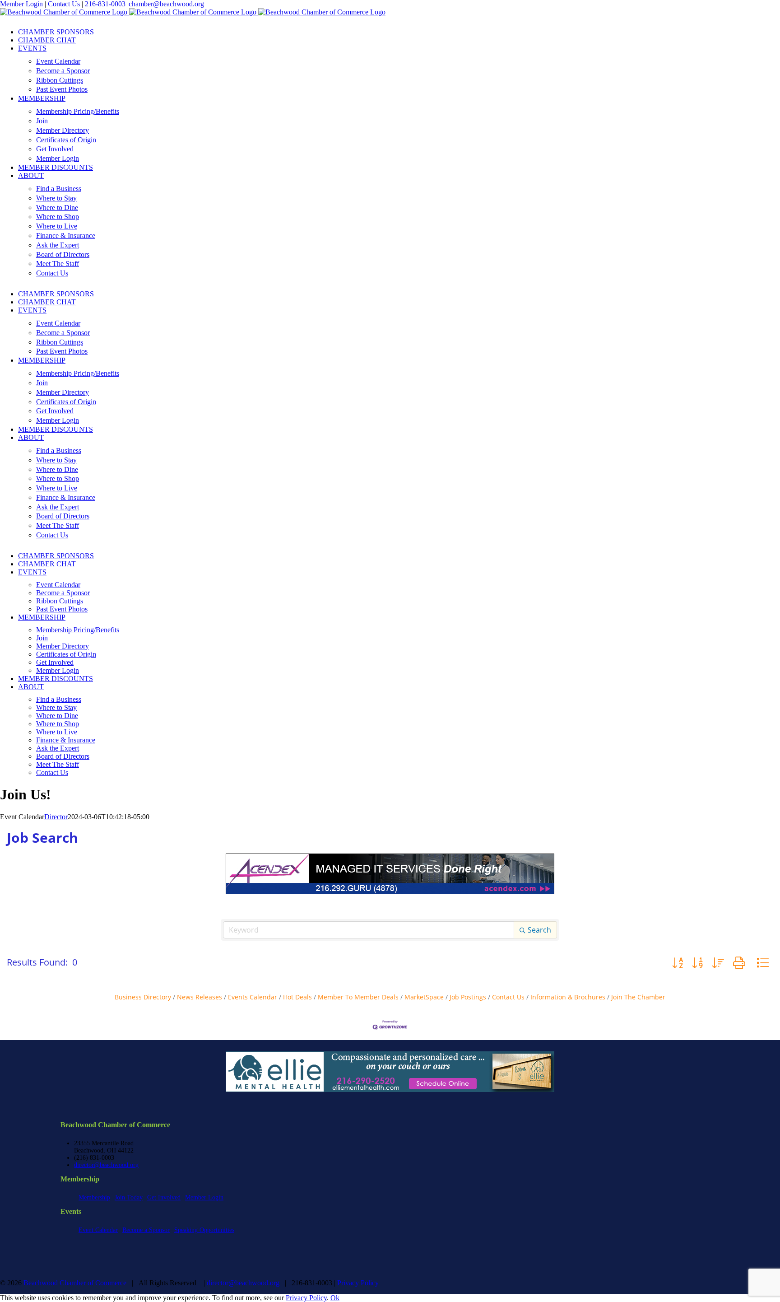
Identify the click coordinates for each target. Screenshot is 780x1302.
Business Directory (143, 997)
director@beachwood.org (106, 1165)
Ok (334, 1298)
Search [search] (539, 930)
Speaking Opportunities (204, 1230)
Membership (94, 1197)
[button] (677, 962)
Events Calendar (252, 997)
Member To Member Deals (358, 997)
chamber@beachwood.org (166, 4)
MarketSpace (424, 997)
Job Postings (468, 997)
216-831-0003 (105, 4)
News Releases (199, 997)
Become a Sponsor (146, 1230)
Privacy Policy (358, 1283)
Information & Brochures (567, 997)
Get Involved (164, 1197)
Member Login (21, 4)
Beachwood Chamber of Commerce (74, 1283)
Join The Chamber (638, 997)
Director (56, 817)
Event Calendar (98, 1230)
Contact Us (64, 4)
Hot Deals (297, 997)
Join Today (129, 1197)
